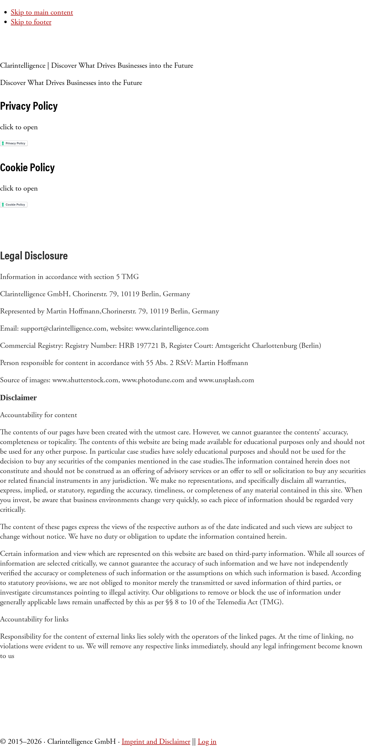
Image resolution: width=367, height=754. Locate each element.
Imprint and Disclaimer (156, 741)
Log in (207, 741)
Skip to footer (31, 22)
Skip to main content (42, 12)
